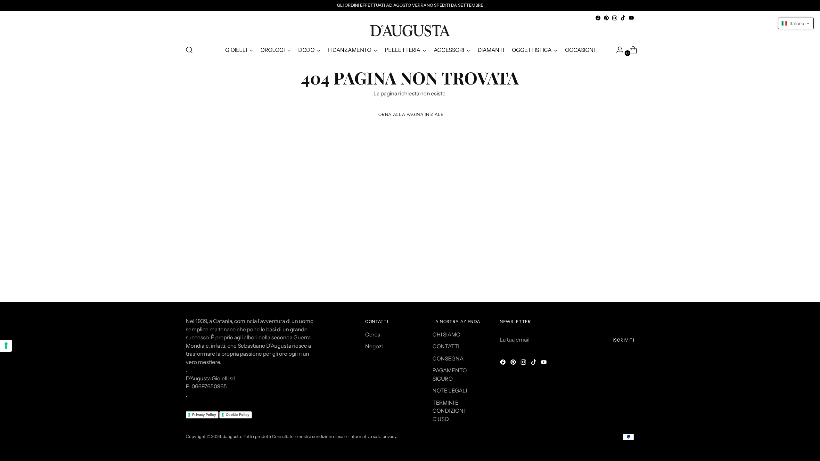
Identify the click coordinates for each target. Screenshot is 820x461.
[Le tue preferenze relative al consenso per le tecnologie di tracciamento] (6, 346)
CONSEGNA (447, 358)
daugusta (232, 436)
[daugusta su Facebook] (598, 18)
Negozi (374, 346)
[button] (795, 23)
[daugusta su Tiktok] (623, 18)
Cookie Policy (237, 414)
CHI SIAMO (446, 334)
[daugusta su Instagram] (615, 18)
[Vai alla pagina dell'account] (617, 50)
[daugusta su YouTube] (631, 18)
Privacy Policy (204, 414)
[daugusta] (410, 30)
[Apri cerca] (189, 50)
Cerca (372, 334)
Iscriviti (623, 340)
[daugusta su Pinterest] (606, 18)
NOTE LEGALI (449, 390)
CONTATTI (445, 346)
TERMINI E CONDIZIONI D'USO (448, 411)
